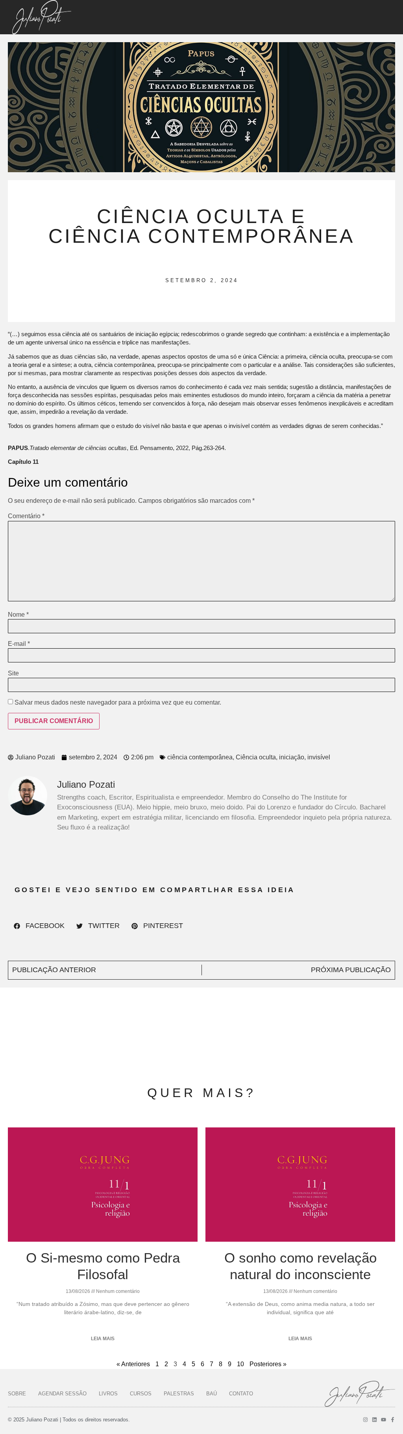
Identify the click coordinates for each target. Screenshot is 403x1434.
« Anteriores (133, 1364)
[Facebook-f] (392, 1419)
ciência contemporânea (200, 757)
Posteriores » (268, 1364)
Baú (211, 1394)
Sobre (17, 1394)
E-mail (19, 644)
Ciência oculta (256, 757)
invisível (318, 757)
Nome (18, 615)
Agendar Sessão (62, 1394)
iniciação (291, 757)
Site (13, 673)
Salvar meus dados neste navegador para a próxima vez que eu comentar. (118, 702)
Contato (241, 1394)
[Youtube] (383, 1419)
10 (240, 1364)
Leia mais (103, 1338)
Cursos (141, 1394)
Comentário (26, 516)
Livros (108, 1394)
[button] (39, 926)
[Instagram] (365, 1419)
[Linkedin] (374, 1419)
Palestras (179, 1394)
